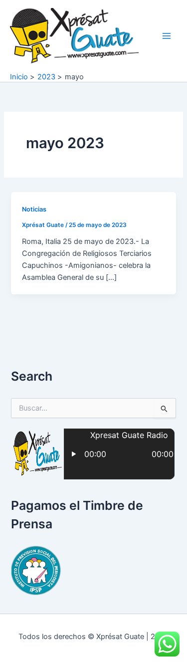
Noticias (34, 209)
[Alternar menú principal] (166, 35)
